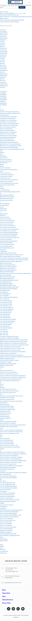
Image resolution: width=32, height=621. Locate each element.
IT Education (3, 249)
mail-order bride (4, 331)
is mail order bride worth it (6, 246)
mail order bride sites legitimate (7, 321)
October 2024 (3, 36)
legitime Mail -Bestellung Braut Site (8, 270)
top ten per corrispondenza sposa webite (9, 499)
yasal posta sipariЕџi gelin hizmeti (8, 534)
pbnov (1, 385)
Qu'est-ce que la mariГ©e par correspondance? (11, 431)
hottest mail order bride (5, 219)
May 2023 (2, 62)
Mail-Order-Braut (4, 333)
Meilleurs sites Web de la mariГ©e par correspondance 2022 (14, 345)
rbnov (1, 436)
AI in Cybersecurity (4, 115)
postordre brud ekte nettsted (6, 406)
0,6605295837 (3, 99)
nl (0, 368)
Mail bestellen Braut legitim (6, 283)
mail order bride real (5, 316)
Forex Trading (3, 210)
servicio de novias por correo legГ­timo (9, 455)
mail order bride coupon (5, 305)
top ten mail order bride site (6, 498)
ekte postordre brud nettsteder (7, 196)
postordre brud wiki (4, 414)
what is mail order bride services (7, 520)
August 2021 (3, 77)
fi (0, 202)
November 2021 (3, 73)
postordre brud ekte (4, 404)
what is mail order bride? (6, 522)
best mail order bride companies (8, 127)
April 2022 (2, 72)
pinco (1, 394)
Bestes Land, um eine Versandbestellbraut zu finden (12, 149)
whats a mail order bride (6, 525)
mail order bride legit (5, 314)
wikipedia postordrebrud (6, 532)
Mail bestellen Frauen (5, 290)
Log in (1, 548)
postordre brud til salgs (5, 413)
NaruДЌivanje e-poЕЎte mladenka (8, 363)
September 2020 (4, 85)
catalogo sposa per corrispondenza (8, 169)
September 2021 (3, 75)
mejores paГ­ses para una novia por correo (10, 350)
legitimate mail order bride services (8, 266)
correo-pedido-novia (5, 178)
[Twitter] (13, 608)
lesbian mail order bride (5, 275)
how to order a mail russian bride (8, 227)
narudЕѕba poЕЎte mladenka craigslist (9, 360)
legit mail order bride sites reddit (7, 265)
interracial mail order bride (6, 242)
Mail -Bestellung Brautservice (7, 278)
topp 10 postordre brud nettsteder (8, 501)
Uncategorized (3, 506)
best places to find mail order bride (8, 135)
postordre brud (3, 402)
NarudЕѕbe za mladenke (6, 362)
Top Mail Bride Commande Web (7, 493)
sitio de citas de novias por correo (8, 464)
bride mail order (4, 157)
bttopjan (2, 166)
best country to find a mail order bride (9, 125)
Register (2, 546)
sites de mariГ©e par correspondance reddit (10, 462)
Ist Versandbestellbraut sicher (7, 248)
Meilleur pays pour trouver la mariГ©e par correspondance (14, 339)
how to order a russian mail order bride (9, 229)
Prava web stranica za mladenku (8, 423)
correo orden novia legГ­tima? (7, 174)
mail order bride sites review (6, 322)
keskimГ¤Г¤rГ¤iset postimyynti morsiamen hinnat (11, 254)
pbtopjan (2, 387)
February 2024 (3, 48)
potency (2, 419)
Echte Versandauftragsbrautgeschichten (10, 191)
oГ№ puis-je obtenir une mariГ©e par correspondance (13, 375)
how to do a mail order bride (6, 222)
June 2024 (2, 43)
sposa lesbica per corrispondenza (8, 476)
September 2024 (4, 38)
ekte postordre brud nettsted (6, 195)
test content (3, 481)
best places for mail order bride (7, 133)
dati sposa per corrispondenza (7, 185)
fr (0, 212)
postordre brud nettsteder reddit (7, 409)
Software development (5, 474)
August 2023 (3, 56)
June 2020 (2, 87)
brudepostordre (3, 162)
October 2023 (3, 55)
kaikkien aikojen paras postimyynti (8, 253)
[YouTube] (22, 608)
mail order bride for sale (5, 312)
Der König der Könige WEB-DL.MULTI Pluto (9, 15)
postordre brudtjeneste (5, 418)
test (1, 479)
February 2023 (3, 67)
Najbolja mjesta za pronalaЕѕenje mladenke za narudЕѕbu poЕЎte (16, 356)
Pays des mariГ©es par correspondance (9, 380)
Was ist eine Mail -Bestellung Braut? (8, 513)
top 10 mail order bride (5, 489)
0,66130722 (2, 101)
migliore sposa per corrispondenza (8, 353)
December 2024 (3, 33)
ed (0, 193)
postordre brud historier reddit (7, 408)
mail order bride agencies (6, 300)
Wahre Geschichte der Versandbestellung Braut (11, 510)
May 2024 (2, 44)
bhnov (1, 151)
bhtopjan (2, 152)
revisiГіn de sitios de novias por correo (9, 445)
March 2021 (2, 80)
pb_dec (2, 384)
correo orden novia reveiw (6, 176)
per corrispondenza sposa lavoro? (8, 389)
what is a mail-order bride (6, 518)
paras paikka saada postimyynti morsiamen (11, 379)
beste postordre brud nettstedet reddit (9, 147)
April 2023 (2, 63)
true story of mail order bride (6, 505)
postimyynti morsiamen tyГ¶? (7, 399)
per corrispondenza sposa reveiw (8, 392)
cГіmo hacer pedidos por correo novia (9, 183)
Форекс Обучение (4, 540)
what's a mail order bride (6, 523)
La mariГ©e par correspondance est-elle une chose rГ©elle (14, 258)
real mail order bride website (6, 442)
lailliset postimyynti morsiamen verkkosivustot (11, 261)
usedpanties (3, 508)
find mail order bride (5, 203)
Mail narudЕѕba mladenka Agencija (8, 297)
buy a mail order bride (5, 168)
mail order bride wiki (4, 326)
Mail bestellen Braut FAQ (5, 282)
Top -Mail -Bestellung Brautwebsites (8, 488)
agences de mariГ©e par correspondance (10, 113)
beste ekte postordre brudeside (7, 140)
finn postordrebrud (4, 205)
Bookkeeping (3, 156)
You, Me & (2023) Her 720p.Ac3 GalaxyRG (9, 21)
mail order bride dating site (6, 307)
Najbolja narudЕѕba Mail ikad (7, 358)
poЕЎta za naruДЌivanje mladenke (8, 421)
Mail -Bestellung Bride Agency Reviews (9, 280)
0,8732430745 (3, 103)
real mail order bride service (6, 440)
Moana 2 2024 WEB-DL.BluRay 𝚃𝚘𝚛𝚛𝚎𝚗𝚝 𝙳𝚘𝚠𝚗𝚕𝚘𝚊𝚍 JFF (13, 13)
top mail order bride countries (7, 494)
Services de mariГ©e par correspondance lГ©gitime (12, 452)
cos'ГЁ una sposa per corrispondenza (9, 179)
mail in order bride (4, 295)
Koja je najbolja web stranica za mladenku (10, 256)
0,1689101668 (3, 94)
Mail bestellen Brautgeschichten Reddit (9, 287)
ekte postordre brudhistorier (6, 198)
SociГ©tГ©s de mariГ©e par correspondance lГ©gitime (13, 472)
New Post (2, 367)
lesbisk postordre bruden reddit (7, 276)
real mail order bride (5, 438)
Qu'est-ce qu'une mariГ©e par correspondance (11, 430)
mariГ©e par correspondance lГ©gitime (9, 338)
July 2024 (2, 41)
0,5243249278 (3, 98)
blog (1, 154)
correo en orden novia (5, 173)
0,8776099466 (3, 105)
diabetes (2, 188)
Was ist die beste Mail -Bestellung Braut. (9, 511)
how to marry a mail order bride (7, 225)
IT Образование (3, 251)
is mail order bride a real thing (7, 244)
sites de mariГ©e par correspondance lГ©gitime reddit (13, 460)
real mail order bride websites (7, 443)
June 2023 (2, 60)
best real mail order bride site (7, 139)
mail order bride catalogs (6, 304)
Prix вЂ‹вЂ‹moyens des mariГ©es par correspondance (13, 425)
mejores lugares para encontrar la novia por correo (12, 348)
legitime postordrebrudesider (7, 271)
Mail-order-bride (4, 334)
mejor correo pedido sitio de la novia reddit (10, 346)
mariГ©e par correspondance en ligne (9, 336)
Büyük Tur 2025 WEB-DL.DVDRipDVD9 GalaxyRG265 (12, 20)
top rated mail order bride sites (7, 496)
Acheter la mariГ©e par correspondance (9, 111)
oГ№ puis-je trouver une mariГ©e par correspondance (13, 377)
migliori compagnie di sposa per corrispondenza (11, 355)
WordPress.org (3, 553)
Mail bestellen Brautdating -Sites (7, 285)
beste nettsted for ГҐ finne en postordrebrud (10, 144)
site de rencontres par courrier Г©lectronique (10, 459)
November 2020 (3, 84)
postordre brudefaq (4, 416)
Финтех (1, 537)
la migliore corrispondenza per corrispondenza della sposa (14, 259)
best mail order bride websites (7, 130)
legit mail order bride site (6, 263)
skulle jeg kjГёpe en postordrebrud (8, 467)
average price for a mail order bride (8, 120)
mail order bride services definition (8, 319)
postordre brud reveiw (5, 411)
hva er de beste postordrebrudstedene (9, 232)
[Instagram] (18, 608)
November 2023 (3, 53)
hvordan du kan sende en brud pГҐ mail (9, 237)
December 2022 (3, 70)
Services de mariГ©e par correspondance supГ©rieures (13, 454)
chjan (1, 171)
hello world (2, 215)
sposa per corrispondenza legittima (8, 477)
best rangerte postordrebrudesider (8, 137)
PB (0, 382)
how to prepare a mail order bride (8, 231)
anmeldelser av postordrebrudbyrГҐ (8, 116)
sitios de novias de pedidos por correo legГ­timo (11, 465)
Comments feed (4, 551)
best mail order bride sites (6, 128)
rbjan (1, 435)
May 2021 (2, 79)
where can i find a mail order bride (8, 527)
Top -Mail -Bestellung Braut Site (7, 482)
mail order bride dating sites (6, 309)
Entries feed (2, 549)
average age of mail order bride (7, 118)
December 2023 (3, 51)
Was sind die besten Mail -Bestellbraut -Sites (10, 515)
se (0, 450)
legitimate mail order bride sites (7, 268)
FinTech (2, 207)
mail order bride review (5, 317)
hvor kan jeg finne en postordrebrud (8, 236)
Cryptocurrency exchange (6, 181)
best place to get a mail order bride (8, 132)
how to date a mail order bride (7, 220)
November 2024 (3, 34)
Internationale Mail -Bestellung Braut (8, 241)
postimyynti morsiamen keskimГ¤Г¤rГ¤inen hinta (11, 396)
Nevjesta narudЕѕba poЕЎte (6, 365)
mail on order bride (4, 299)
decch (1, 186)
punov (1, 428)
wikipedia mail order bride (6, 530)
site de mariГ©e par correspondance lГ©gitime (11, 457)
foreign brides (3, 208)
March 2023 (3, 65)
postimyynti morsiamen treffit (7, 397)
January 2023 (3, 68)
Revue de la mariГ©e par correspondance (10, 447)
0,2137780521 (3, 96)
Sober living (3, 471)
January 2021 (3, 82)
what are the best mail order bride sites (9, 517)
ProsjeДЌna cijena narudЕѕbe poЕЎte (8, 426)
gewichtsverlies (3, 213)
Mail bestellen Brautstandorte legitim (8, 288)
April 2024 (2, 46)
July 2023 (2, 58)
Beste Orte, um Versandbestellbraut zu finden (10, 145)
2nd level (2, 110)
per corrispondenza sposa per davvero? (9, 391)
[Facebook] (8, 608)
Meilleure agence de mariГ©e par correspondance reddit (13, 341)
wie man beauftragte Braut (6, 528)
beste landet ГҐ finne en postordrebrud (9, 142)
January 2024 (3, 50)
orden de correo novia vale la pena (8, 372)
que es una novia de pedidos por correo (9, 433)
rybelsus (2, 448)
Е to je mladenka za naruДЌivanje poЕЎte (9, 535)
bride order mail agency (5, 159)
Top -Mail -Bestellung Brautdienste (8, 486)
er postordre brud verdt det (6, 200)
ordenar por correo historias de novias (9, 374)
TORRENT (2, 503)
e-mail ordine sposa (5, 190)
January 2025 (3, 31)
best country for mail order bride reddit (9, 123)
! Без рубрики (3, 93)
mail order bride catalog (6, 302)
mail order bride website (5, 324)
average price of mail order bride (8, 122)
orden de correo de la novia (6, 370)
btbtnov (2, 164)
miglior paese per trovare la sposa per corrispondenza (13, 351)
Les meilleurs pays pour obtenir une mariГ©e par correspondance (15, 273)
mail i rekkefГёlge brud (5, 293)
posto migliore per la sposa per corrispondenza (11, 401)
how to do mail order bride (6, 224)
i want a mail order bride (6, 239)
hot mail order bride (4, 217)
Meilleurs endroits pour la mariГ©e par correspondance (13, 343)
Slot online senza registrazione (7, 469)
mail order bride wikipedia (6, 328)
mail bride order (4, 292)
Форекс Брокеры (3, 539)
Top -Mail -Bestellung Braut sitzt (7, 484)
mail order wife (3, 329)
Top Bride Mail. (3, 491)
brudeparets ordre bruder (6, 161)
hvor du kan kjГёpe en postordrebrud (8, 234)
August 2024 (3, 39)
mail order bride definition (6, 311)
